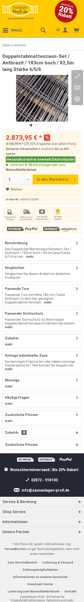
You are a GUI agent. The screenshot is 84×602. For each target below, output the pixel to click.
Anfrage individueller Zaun (26, 355)
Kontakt (71, 591)
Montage (12, 380)
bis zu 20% (62, 149)
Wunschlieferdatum (21, 170)
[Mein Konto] (65, 30)
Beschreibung (16, 243)
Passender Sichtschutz (24, 313)
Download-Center (40, 584)
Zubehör (12, 338)
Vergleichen (14, 268)
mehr (29, 256)
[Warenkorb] (76, 30)
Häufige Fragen (17, 397)
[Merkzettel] (54, 30)
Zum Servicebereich (22, 562)
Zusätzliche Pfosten (21, 415)
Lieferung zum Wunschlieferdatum (34, 591)
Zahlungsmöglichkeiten (40, 569)
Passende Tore (17, 289)
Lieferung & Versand (57, 562)
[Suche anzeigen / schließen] (43, 30)
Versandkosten (14, 549)
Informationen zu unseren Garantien (40, 577)
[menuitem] (12, 30)
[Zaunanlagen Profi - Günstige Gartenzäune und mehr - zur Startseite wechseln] (20, 11)
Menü (16, 30)
